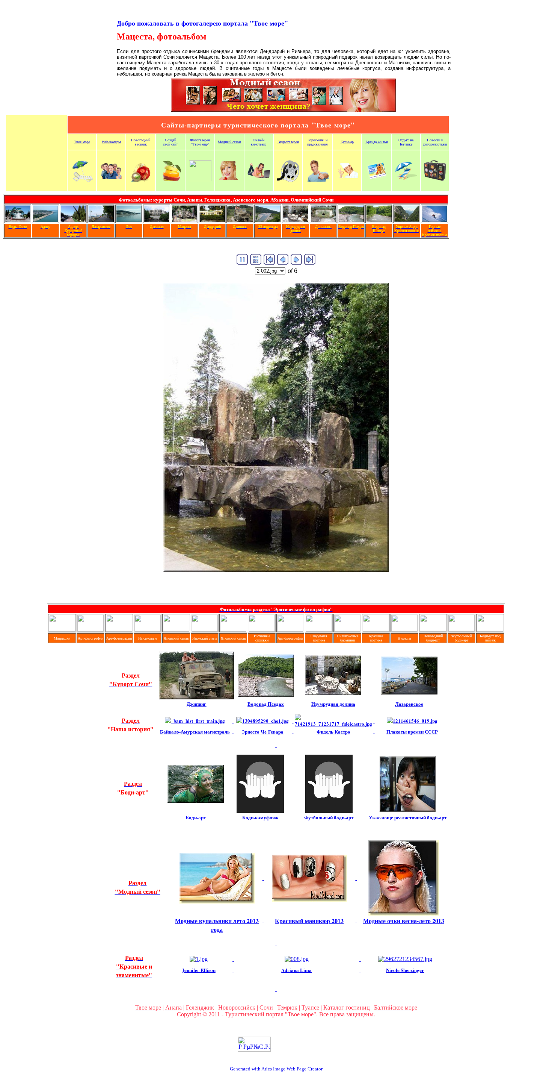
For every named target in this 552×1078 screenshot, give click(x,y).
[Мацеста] (184, 220)
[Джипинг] (240, 220)
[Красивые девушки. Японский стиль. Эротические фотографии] (176, 629)
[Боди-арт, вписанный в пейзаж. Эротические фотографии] (490, 629)
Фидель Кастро (333, 731)
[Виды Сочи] (17, 220)
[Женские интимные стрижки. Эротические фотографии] (262, 629)
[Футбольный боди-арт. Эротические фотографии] (461, 629)
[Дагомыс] (156, 220)
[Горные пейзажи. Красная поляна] (434, 220)
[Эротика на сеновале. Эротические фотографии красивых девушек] (147, 629)
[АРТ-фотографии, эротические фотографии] (290, 629)
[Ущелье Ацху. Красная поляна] (406, 220)
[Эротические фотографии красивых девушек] (90, 629)
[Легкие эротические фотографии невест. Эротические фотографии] (319, 629)
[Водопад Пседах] (351, 220)
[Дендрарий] (212, 220)
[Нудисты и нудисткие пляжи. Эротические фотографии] (404, 629)
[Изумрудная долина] (295, 220)
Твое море (82, 142)
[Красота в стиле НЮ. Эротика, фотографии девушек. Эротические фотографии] (376, 629)
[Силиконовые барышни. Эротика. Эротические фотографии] (347, 629)
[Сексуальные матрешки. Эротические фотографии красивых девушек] (62, 629)
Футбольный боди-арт (328, 817)
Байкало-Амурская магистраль (195, 731)
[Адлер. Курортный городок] (73, 220)
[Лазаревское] (101, 220)
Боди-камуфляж (260, 817)
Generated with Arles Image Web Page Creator (276, 1069)
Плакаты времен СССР (412, 731)
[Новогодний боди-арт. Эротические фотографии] (433, 629)
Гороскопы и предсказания (317, 142)
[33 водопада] (268, 220)
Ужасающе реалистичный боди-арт (407, 817)
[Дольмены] (323, 220)
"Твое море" (255, 23)
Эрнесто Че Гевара (262, 731)
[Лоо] (129, 220)
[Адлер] (45, 220)
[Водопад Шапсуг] (379, 220)
